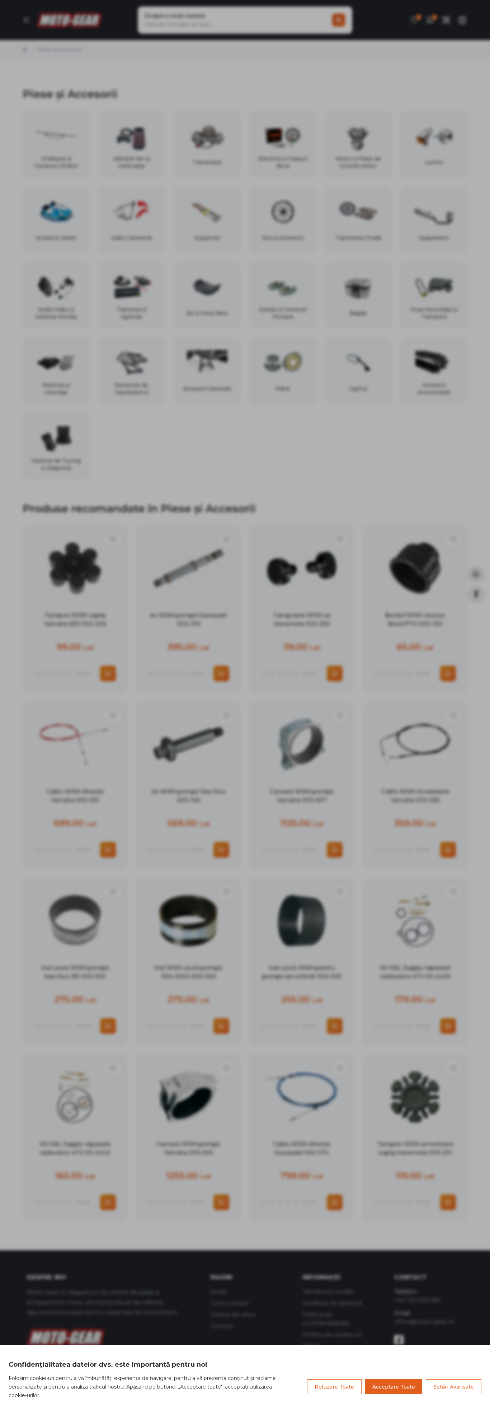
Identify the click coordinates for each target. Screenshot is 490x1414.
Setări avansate (453, 1387)
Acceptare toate (393, 1387)
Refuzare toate (334, 1387)
